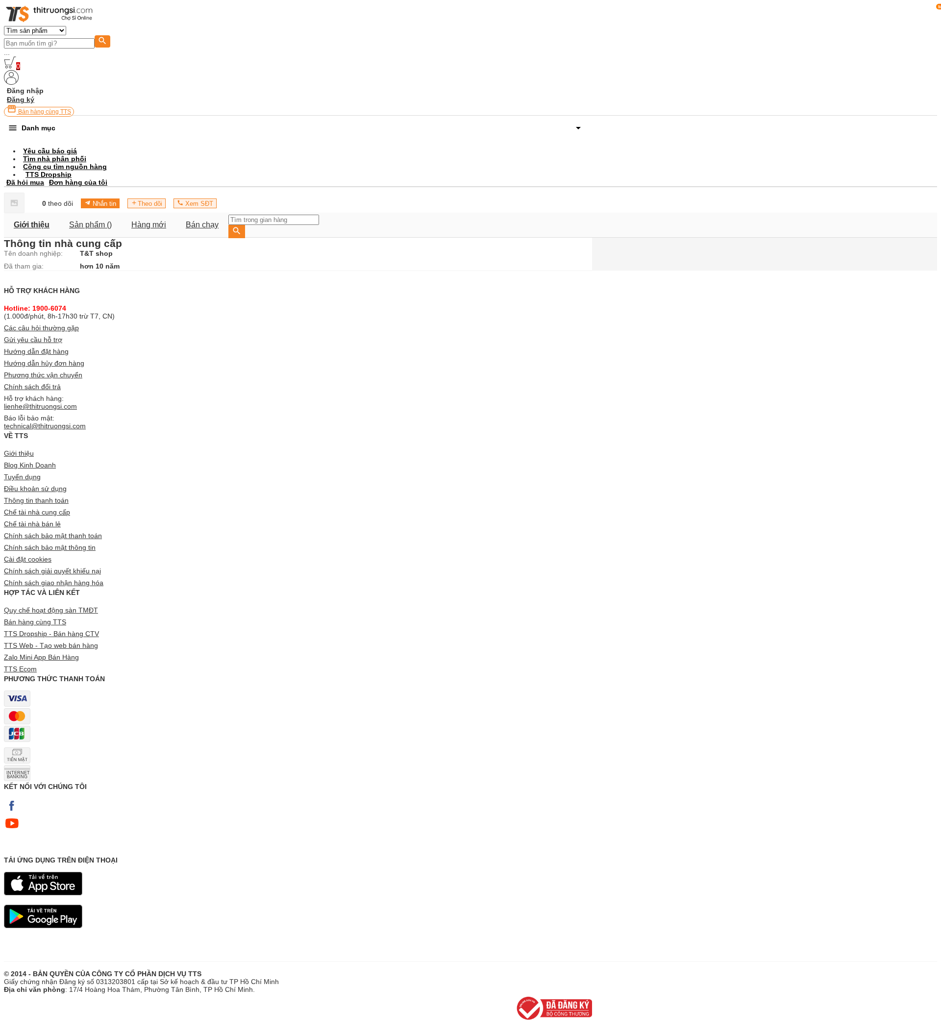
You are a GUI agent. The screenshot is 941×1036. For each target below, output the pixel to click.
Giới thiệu (32, 225)
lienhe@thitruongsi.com (40, 406)
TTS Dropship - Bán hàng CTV (51, 634)
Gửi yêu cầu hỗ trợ (33, 340)
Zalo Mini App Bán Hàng (41, 657)
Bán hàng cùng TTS (44, 111)
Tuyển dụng (22, 477)
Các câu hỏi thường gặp (41, 328)
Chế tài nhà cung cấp (37, 512)
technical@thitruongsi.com (45, 426)
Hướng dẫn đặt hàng (36, 351)
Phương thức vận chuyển (43, 375)
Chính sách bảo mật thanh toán (53, 536)
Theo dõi (150, 203)
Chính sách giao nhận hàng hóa (53, 583)
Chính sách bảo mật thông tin (50, 547)
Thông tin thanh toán (36, 500)
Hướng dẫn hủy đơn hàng (44, 363)
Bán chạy (202, 225)
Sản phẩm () (90, 225)
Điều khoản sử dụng (35, 489)
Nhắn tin (103, 203)
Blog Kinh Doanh (30, 465)
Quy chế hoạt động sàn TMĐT (51, 610)
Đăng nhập (25, 91)
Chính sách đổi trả (32, 387)
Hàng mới (148, 225)
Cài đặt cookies (27, 559)
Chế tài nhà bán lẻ (32, 524)
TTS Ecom (20, 669)
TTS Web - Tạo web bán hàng (51, 645)
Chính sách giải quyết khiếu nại (52, 571)
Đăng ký (20, 99)
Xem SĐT (198, 203)
